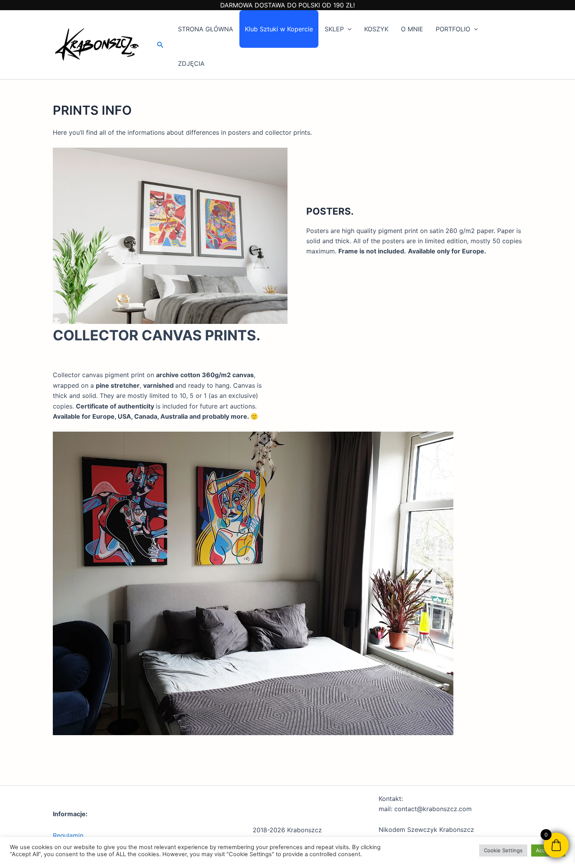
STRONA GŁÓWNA (205, 29)
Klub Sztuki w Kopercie (279, 29)
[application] (348, 29)
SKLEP (334, 29)
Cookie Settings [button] (503, 850)
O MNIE (412, 29)
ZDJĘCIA (191, 63)
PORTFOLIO (453, 29)
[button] (160, 45)
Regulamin (68, 835)
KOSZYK (376, 29)
